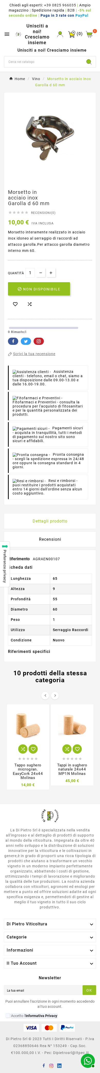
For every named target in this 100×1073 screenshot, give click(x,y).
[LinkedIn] (60, 1066)
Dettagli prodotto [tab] (50, 521)
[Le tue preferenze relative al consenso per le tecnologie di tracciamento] (5, 564)
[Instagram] (52, 1066)
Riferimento (19, 558)
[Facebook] (44, 1066)
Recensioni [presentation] (50, 539)
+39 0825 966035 (60, 5)
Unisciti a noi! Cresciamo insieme (37, 34)
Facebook (13, 341)
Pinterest (39, 341)
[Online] (87, 1060)
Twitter (26, 341)
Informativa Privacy (41, 1016)
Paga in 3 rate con (66, 15)
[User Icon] (60, 34)
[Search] (89, 62)
